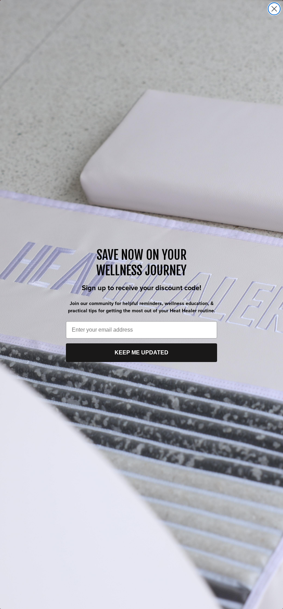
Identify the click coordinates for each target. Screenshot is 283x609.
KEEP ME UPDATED (141, 352)
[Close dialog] (274, 9)
